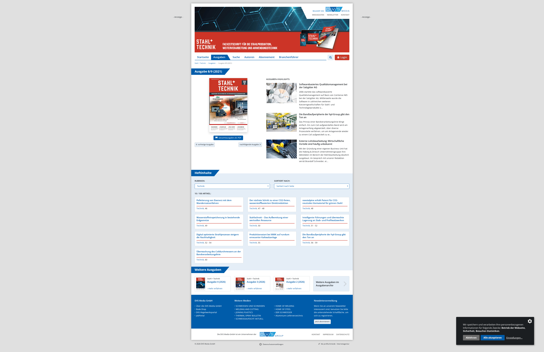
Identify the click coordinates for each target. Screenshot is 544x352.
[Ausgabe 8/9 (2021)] (228, 105)
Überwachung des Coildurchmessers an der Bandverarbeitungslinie (218, 253)
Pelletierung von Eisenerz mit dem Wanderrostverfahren (213, 201)
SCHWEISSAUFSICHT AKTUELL (249, 318)
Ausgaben (219, 57)
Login (343, 57)
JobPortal (200, 315)
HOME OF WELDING (285, 306)
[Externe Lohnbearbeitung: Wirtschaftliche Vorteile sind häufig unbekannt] (281, 150)
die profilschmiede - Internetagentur (335, 344)
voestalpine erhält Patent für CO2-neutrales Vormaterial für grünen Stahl (322, 201)
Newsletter (332, 14)
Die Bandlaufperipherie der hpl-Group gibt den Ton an (324, 116)
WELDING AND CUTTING (247, 309)
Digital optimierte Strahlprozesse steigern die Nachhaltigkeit (217, 236)
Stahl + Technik (200, 63)
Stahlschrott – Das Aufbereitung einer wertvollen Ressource (268, 219)
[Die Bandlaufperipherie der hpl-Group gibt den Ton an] (281, 123)
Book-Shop (201, 309)
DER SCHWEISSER (284, 312)
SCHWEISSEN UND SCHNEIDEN (250, 306)
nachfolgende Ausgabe (250, 144)
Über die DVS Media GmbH (209, 306)
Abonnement (267, 57)
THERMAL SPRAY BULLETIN (248, 315)
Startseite (203, 57)
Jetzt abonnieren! (322, 321)
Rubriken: (200, 180)
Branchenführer (288, 57)
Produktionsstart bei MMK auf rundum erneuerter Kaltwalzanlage (269, 236)
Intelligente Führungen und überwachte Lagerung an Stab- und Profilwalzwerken (323, 219)
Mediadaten (318, 14)
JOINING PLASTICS (244, 312)
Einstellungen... (514, 337)
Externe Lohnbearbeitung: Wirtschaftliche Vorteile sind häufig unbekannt (321, 142)
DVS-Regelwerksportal (206, 312)
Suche (236, 57)
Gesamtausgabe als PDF (229, 137)
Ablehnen (471, 337)
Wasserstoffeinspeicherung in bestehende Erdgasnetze (218, 219)
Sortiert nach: (282, 180)
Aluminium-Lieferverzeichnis (289, 315)
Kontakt (345, 14)
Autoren (249, 57)
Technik (200, 208)
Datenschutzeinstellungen (273, 344)
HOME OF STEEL (283, 309)
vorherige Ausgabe (205, 144)
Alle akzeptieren (493, 337)
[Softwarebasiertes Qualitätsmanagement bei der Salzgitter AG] (281, 93)
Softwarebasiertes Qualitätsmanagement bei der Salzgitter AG (323, 86)
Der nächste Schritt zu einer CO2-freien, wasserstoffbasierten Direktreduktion (269, 201)
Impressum (328, 334)
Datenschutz (342, 334)
